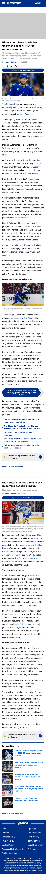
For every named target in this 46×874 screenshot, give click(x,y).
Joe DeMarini (10, 494)
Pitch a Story (33, 837)
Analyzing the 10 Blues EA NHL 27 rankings (20, 433)
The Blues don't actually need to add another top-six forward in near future (22, 427)
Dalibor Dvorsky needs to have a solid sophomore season (21, 446)
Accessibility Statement (12, 849)
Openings (32, 828)
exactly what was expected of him (17, 551)
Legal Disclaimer (35, 845)
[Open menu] (3, 3)
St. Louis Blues (12, 104)
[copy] (15, 66)
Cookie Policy (8, 845)
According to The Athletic (23, 318)
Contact (5, 833)
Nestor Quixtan (11, 62)
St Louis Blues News (16, 466)
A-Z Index (32, 849)
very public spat (33, 170)
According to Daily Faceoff (13, 245)
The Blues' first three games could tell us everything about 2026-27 (23, 440)
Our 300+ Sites (34, 833)
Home (4, 466)
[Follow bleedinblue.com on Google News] (40, 457)
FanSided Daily (8, 837)
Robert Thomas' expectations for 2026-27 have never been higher (23, 421)
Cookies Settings (9, 853)
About (4, 828)
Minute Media (13, 859)
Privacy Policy (8, 841)
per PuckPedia (23, 114)
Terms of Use (34, 841)
